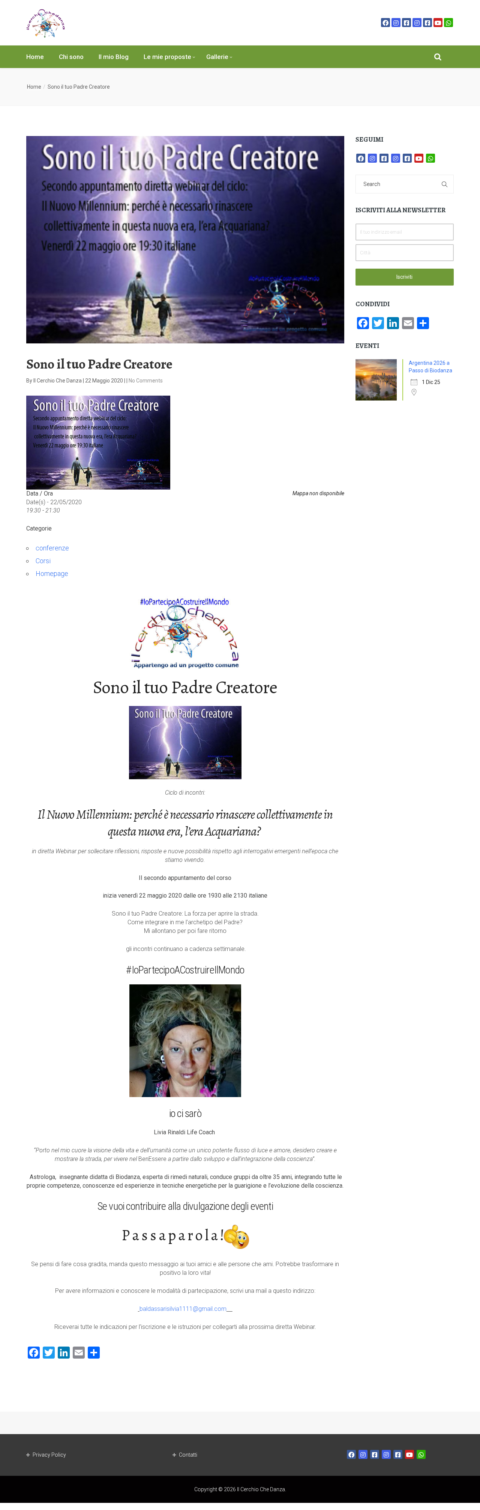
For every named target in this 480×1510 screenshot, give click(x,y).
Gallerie (217, 56)
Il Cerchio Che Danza (58, 381)
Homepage (52, 573)
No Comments (146, 381)
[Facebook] (385, 22)
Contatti (188, 1455)
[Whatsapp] (448, 22)
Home (35, 56)
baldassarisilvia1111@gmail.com (183, 1308)
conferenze (52, 548)
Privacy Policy (49, 1455)
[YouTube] (438, 22)
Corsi (43, 561)
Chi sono (71, 56)
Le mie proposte (167, 56)
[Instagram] (396, 22)
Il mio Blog (114, 56)
